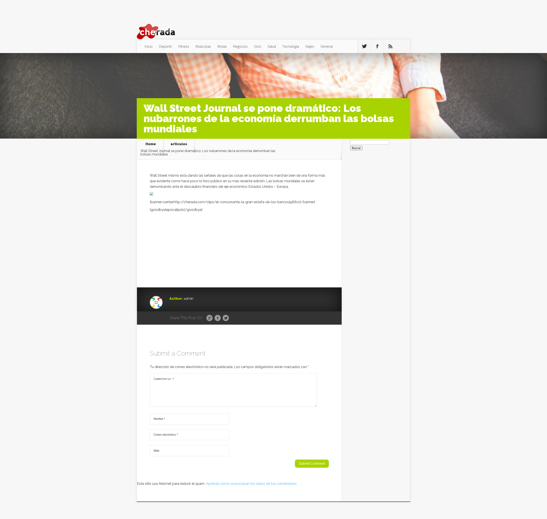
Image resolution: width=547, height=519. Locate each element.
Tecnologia (290, 46)
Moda (221, 46)
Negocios (240, 46)
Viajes (309, 46)
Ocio (257, 46)
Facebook (217, 318)
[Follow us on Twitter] (364, 46)
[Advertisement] (239, 245)
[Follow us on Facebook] (377, 46)
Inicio (148, 46)
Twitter (225, 318)
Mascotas (203, 46)
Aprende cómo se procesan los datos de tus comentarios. (251, 484)
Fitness (183, 46)
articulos (179, 144)
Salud (272, 46)
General (327, 46)
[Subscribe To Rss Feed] (390, 46)
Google (209, 318)
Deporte (165, 46)
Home (151, 144)
